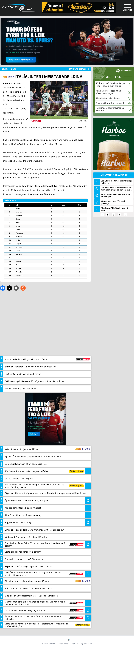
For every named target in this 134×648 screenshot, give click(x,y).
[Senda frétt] (16, 288)
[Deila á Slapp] (23, 288)
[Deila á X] (9, 288)
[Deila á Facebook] (2, 288)
